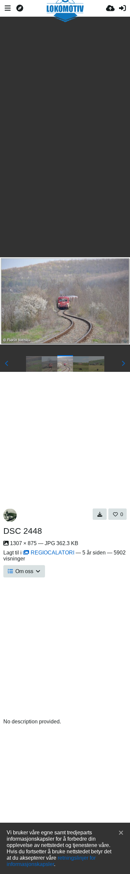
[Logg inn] (122, 8)
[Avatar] (10, 515)
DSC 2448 (22, 530)
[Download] (100, 514)
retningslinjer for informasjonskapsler (51, 861)
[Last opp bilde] (110, 8)
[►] (123, 363)
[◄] (6, 363)
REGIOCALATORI (52, 552)
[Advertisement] (65, 74)
